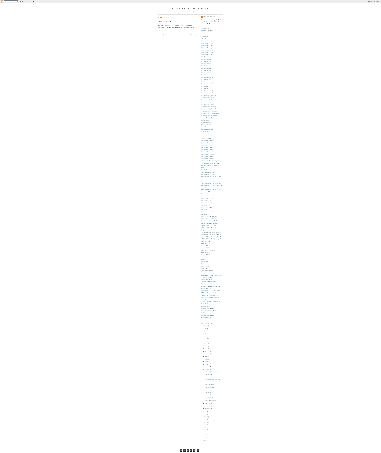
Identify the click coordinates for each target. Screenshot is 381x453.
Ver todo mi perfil (207, 30)
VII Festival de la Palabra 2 (208, 228)
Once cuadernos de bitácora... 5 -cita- (211, 183)
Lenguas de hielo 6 (206, 214)
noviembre (208, 406)
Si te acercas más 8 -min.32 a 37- (210, 111)
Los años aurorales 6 (206, 68)
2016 (205, 414)
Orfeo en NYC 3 (205, 246)
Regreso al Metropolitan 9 (208, 158)
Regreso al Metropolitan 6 (208, 152)
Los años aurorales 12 (207, 82)
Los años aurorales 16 (207, 91)
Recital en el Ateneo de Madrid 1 (210, 223)
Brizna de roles (209, 390)
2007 (205, 328)
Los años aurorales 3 (206, 61)
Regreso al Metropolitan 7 (208, 154)
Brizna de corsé (163, 17)
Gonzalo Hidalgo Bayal (207, 118)
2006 (205, 326)
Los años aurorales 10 (207, 77)
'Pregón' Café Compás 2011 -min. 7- (211, 295)
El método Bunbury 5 (207, 50)
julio (206, 364)
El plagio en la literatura (207, 308)
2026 (205, 440)
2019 (205, 422)
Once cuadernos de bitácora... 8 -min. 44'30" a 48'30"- (211, 190)
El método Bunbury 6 (207, 52)
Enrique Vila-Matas (206, 122)
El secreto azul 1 (205, 266)
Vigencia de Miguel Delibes (208, 281)
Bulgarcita (204, 230)
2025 (205, 437)
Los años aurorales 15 (207, 88)
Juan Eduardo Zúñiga (207, 129)
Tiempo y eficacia (206, 138)
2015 (205, 412)
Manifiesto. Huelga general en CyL (210, 286)
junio (206, 361)
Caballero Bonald (206, 124)
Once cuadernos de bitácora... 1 (209, 172)
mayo (206, 359)
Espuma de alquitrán (206, 136)
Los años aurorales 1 (206, 57)
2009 (205, 333)
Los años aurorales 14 (207, 86)
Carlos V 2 (204, 259)
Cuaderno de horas (190, 8)
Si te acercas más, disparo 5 (208, 104)
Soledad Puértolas (206, 131)
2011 (205, 339)
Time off (203, 196)
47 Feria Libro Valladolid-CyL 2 (210, 163)
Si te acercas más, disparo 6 (208, 106)
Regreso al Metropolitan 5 (208, 149)
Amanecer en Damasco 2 (208, 273)
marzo (207, 354)
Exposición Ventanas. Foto (208, 311)
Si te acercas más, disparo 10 (209, 115)
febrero (207, 351)
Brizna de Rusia (209, 395)
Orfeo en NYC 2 (205, 243)
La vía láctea (204, 261)
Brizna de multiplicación (211, 372)
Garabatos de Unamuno (207, 288)
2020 (205, 424)
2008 (205, 331)
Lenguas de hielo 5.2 (207, 212)
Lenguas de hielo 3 (206, 205)
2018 (205, 419)
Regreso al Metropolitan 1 (208, 140)
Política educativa (206, 306)
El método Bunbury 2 (207, 43)
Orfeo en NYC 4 (205, 248)
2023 (205, 432)
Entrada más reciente (163, 35)
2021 (205, 427)
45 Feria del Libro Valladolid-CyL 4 (211, 239)
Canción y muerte (206, 317)
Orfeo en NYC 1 (205, 241)
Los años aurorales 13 (207, 84)
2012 (205, 341)
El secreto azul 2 (205, 268)
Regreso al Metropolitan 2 (208, 143)
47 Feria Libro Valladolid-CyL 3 (210, 165)
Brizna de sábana (209, 384)
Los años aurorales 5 (206, 66)
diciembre (208, 408)
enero (206, 349)
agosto (207, 367)
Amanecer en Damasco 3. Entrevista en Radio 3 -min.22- (211, 276)
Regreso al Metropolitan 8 (208, 156)
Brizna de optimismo (210, 400)
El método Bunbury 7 (207, 54)
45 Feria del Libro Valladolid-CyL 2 (211, 234)
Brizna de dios (208, 392)
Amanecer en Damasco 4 (208, 279)
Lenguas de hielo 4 (206, 207)
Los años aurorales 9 (206, 75)
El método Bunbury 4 (207, 48)
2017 (205, 417)
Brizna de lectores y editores (212, 379)
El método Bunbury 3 (207, 45)
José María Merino (206, 134)
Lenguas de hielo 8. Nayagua (209, 218)
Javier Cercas (204, 127)
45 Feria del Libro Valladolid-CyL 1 (211, 232)
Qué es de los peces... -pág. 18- (209, 194)
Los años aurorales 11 (207, 79)
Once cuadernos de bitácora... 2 (209, 174)
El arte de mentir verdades (208, 284)
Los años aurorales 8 (206, 73)
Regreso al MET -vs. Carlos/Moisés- (211, 290)
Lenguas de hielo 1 (206, 200)
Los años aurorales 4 (206, 63)
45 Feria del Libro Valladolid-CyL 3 (211, 237)
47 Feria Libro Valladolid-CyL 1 (210, 161)
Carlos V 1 (204, 257)
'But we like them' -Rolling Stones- (210, 301)
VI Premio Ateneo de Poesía (208, 293)
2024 (205, 435)
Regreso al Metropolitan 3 (208, 145)
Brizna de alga (208, 377)
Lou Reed (204, 170)
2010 (205, 336)
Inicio (179, 35)
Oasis (202, 167)
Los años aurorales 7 (206, 70)
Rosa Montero (205, 120)
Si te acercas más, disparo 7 (208, 109)
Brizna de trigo (209, 397)
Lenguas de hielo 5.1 (207, 209)
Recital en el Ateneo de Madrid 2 (210, 221)
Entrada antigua (194, 35)
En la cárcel (204, 304)
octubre (207, 403)
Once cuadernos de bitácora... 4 (209, 181)
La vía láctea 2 (205, 264)
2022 (205, 430)
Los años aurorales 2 (206, 59)
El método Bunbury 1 (207, 41)
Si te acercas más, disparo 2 (208, 97)
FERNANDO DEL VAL (209, 16)
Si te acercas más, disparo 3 (208, 100)
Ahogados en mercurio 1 (208, 39)
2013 (205, 344)
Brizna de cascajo (209, 387)
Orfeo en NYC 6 (205, 252)
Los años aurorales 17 (207, 93)
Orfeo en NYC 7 (205, 255)
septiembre (208, 369)
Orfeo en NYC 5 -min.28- (208, 250)
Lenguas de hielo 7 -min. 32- (209, 216)
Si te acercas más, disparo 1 (208, 95)
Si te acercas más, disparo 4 (208, 102)
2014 (205, 346)
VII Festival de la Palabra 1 (208, 225)
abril (206, 356)
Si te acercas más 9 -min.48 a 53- (210, 113)
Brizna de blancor (209, 382)
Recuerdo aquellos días (207, 198)
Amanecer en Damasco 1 (208, 270)
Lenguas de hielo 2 (206, 203)
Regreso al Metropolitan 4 (208, 147)
